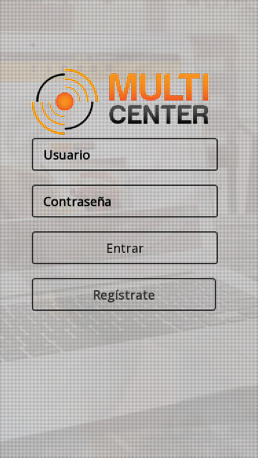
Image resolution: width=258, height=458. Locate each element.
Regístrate (123, 294)
